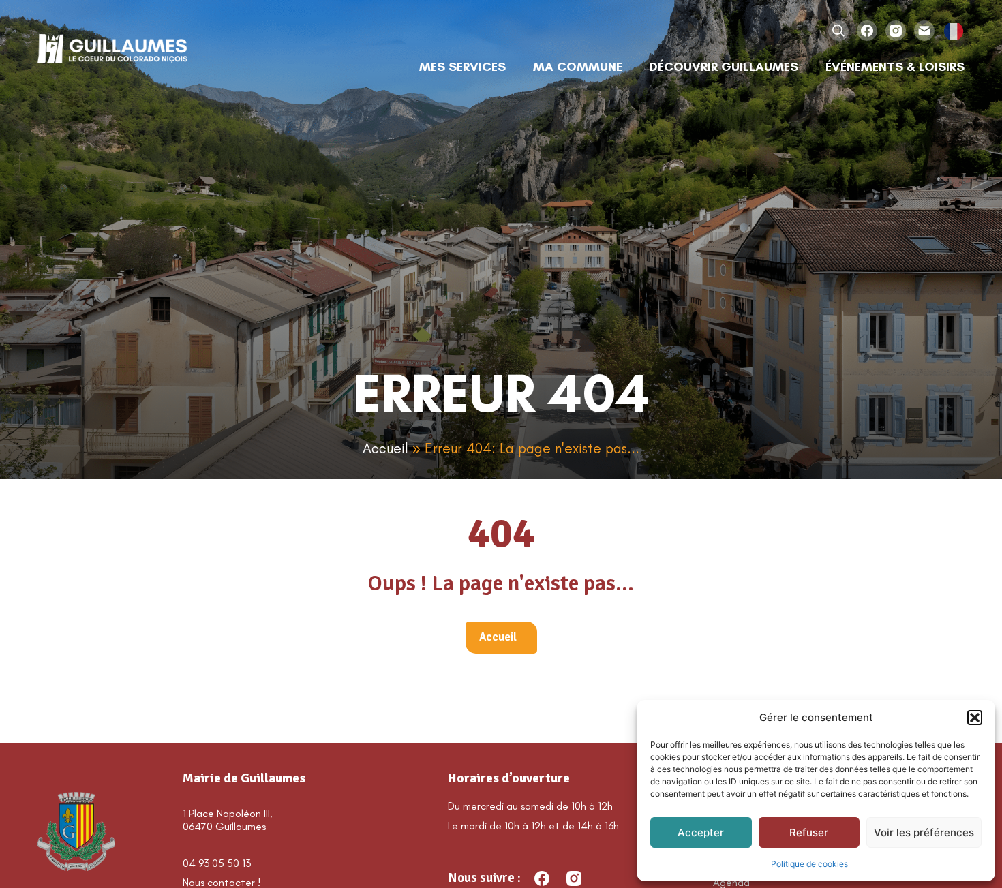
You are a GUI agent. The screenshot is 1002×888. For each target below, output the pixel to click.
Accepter (701, 832)
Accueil (385, 448)
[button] (975, 717)
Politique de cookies (809, 864)
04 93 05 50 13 (217, 863)
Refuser (808, 832)
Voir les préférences (924, 832)
